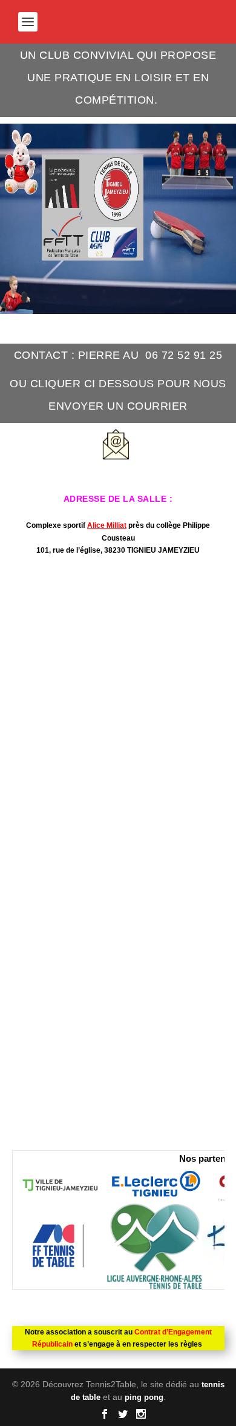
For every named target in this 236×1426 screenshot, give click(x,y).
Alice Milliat (106, 525)
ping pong (144, 1397)
